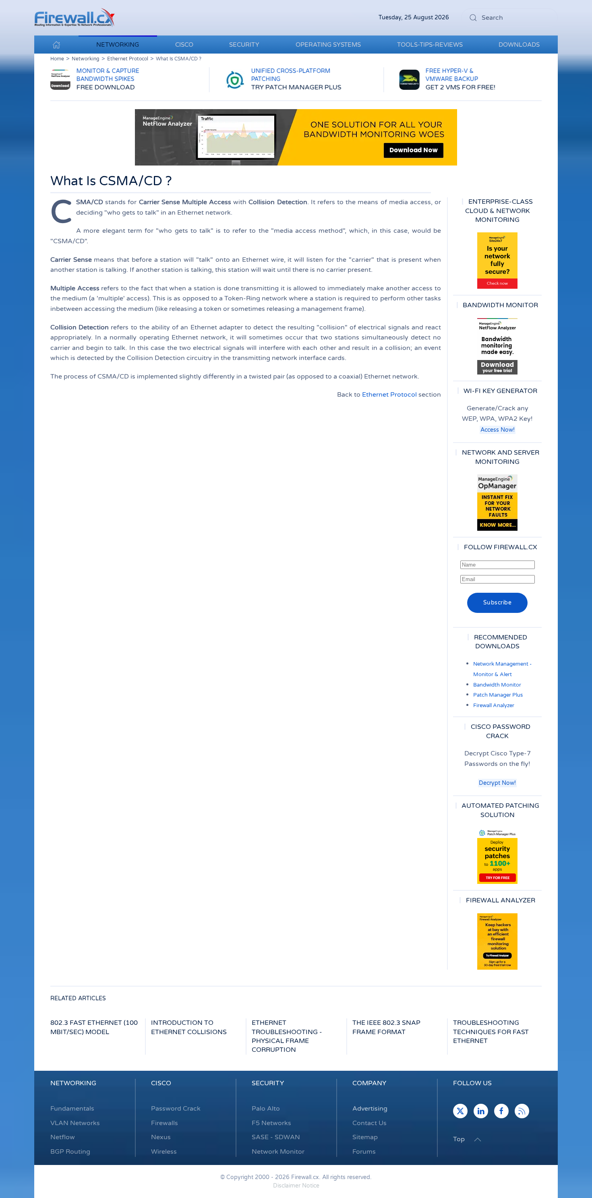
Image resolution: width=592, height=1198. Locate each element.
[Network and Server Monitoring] (497, 502)
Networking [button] (117, 44)
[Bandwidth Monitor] (497, 346)
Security (268, 1083)
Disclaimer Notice (296, 1185)
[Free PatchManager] (497, 856)
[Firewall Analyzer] (497, 941)
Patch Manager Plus (498, 695)
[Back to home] (74, 17)
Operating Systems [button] (328, 44)
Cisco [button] (184, 44)
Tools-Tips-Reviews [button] (430, 44)
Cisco (161, 1083)
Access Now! (497, 429)
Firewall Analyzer (493, 705)
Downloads (519, 44)
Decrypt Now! (497, 783)
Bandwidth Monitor (497, 685)
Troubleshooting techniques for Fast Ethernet (491, 1032)
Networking (73, 1083)
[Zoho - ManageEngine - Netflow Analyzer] (296, 137)
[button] (477, 1139)
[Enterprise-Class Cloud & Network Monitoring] (497, 260)
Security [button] (244, 44)
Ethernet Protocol (389, 395)
